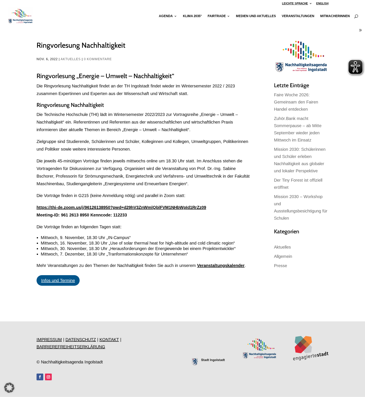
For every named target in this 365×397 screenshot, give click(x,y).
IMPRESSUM (49, 339)
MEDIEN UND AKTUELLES (256, 16)
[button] (9, 387)
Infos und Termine (58, 280)
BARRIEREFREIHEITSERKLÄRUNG (71, 346)
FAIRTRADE (217, 16)
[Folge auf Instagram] (48, 377)
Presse (280, 265)
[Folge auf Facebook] (40, 377)
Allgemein (283, 256)
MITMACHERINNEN (335, 16)
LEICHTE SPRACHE (295, 3)
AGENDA (166, 16)
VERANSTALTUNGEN (298, 16)
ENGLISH (322, 3)
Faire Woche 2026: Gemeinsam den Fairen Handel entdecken (296, 101)
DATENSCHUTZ (80, 339)
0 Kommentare (98, 59)
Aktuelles (71, 59)
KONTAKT (109, 339)
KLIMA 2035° (192, 16)
